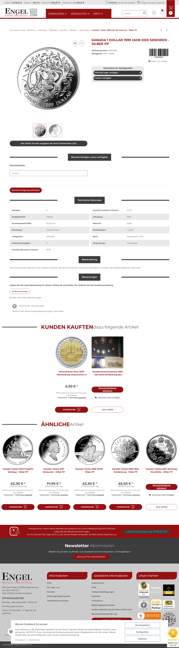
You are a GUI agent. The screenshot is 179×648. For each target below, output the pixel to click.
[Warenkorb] (12, 36)
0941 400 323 (12, 590)
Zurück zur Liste (18, 30)
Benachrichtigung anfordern (26, 190)
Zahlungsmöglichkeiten (58, 596)
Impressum (20, 640)
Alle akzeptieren (142, 625)
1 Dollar (130, 230)
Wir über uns (53, 587)
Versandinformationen (58, 600)
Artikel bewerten (20, 291)
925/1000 (50, 236)
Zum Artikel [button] (107, 409)
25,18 (48, 249)
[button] (154, 13)
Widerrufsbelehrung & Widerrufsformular (112, 609)
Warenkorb (69, 409)
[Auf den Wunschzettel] (82, 43)
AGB (94, 587)
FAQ (49, 583)
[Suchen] (144, 13)
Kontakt (51, 592)
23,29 (129, 210)
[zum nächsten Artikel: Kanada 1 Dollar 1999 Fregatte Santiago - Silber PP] (166, 30)
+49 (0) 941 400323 (126, 2)
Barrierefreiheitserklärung (104, 614)
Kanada (49, 217)
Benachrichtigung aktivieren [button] (107, 389)
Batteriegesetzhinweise (103, 605)
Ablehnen (142, 639)
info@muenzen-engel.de (152, 2)
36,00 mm (51, 223)
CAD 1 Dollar (109, 53)
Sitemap (96, 596)
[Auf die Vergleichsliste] (75, 43)
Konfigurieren (142, 632)
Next (172, 473)
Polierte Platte (52, 230)
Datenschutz (34, 640)
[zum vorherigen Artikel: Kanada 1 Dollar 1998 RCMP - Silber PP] (161, 30)
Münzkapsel (132, 243)
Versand (73, 395)
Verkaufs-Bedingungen (103, 592)
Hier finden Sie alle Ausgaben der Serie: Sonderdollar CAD (48, 143)
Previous (6, 473)
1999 (129, 217)
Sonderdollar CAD (135, 236)
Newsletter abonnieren (91, 557)
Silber (129, 223)
